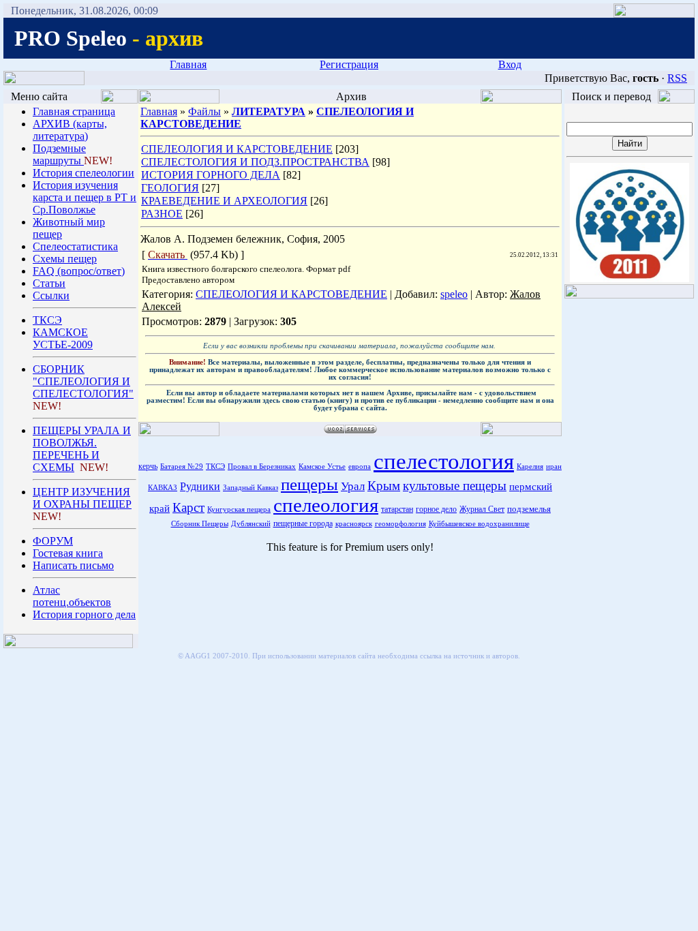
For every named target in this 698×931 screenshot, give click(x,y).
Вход (509, 64)
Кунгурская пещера (239, 509)
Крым (383, 485)
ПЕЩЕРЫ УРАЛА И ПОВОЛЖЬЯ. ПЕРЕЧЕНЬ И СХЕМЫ (82, 449)
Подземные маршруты (59, 154)
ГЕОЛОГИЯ (170, 188)
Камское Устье (322, 466)
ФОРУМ (53, 541)
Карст (188, 507)
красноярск (353, 524)
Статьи (49, 283)
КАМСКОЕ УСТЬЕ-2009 (63, 338)
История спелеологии (83, 173)
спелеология (325, 505)
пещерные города (303, 523)
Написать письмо (73, 565)
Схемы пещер (65, 258)
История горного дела (84, 614)
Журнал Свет (481, 509)
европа (359, 466)
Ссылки (51, 295)
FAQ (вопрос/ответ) (79, 271)
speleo (454, 294)
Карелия (530, 466)
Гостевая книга (68, 553)
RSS (677, 78)
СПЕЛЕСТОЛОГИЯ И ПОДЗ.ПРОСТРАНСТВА (255, 162)
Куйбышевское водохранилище (479, 524)
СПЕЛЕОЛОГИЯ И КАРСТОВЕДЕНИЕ (237, 149)
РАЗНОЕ (162, 213)
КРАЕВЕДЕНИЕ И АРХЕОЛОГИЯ (224, 201)
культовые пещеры (454, 485)
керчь (147, 466)
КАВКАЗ (162, 487)
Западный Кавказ (250, 487)
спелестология (444, 461)
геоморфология (400, 524)
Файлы (204, 111)
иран (554, 466)
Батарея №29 (181, 466)
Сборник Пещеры (199, 524)
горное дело (436, 509)
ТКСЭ (47, 320)
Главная (188, 64)
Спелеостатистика (75, 246)
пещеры (309, 483)
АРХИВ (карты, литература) (70, 130)
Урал (353, 486)
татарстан (397, 509)
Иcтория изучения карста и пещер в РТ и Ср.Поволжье (84, 197)
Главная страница (74, 111)
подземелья (529, 509)
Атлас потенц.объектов (72, 596)
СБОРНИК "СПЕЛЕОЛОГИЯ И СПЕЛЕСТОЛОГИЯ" (83, 381)
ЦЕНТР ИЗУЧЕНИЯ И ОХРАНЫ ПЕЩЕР (82, 498)
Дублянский (251, 524)
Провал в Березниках (262, 466)
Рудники (200, 486)
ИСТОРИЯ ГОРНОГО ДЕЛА (210, 175)
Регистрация (349, 64)
